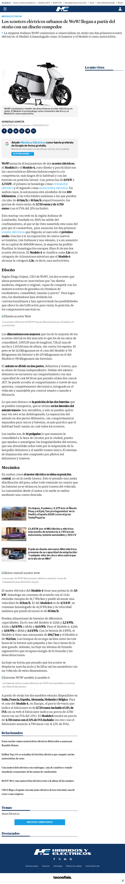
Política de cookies (74, 866)
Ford (92, 3)
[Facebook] (4, 131)
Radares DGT (44, 3)
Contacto (45, 866)
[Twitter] (10, 131)
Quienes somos (32, 866)
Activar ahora (21, 154)
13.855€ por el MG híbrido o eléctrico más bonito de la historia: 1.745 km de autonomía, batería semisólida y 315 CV (52, 531)
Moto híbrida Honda (106, 3)
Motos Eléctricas (12, 16)
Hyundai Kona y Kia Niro (76, 3)
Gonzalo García (13, 121)
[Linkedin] (16, 131)
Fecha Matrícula (92, 866)
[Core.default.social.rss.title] (71, 859)
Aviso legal (57, 866)
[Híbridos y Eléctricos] (62, 852)
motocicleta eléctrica (53, 188)
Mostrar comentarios (40, 822)
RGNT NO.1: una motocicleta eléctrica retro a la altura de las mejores (38, 780)
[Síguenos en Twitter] (59, 859)
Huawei (121, 3)
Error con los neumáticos (24, 3)
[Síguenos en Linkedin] (65, 859)
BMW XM (57, 3)
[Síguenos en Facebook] (54, 859)
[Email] (33, 131)
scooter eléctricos (13, 232)
